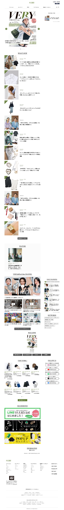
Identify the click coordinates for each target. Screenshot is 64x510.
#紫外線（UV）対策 (49, 319)
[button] (6, 29)
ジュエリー (7, 462)
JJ (21, 497)
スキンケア (16, 461)
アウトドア (32, 462)
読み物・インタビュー (47, 7)
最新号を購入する (17, 354)
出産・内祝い (25, 462)
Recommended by (55, 21)
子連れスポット (25, 461)
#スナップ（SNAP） (49, 323)
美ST (35, 497)
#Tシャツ (56, 317)
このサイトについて (26, 489)
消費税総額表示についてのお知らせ (32, 484)
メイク (16, 460)
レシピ (32, 460)
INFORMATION (37, 488)
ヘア (15, 462)
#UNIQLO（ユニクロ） (49, 325)
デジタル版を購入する (26, 354)
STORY (30, 497)
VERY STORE (22, 361)
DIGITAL (30, 488)
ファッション (11, 7)
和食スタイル (41, 497)
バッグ (7, 461)
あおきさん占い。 (55, 459)
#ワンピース (47, 321)
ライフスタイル (36, 7)
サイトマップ (38, 489)
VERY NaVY (54, 467)
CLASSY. (24, 497)
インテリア (32, 461)
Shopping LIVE (54, 464)
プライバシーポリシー (33, 489)
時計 (6, 469)
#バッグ (56, 323)
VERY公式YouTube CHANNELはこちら (22, 328)
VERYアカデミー (42, 462)
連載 (40, 460)
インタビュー (41, 461)
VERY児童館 (24, 460)
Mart (33, 497)
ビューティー (20, 7)
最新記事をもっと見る (22, 238)
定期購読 (46, 354)
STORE (33, 488)
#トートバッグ (48, 327)
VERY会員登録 (54, 469)
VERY (27, 497)
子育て (28, 7)
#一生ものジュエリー (49, 317)
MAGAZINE (26, 488)
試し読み (36, 354)
